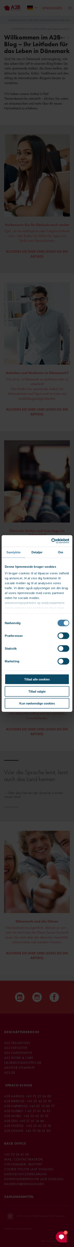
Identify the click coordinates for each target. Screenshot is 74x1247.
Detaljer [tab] (37, 552)
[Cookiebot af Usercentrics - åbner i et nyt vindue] (52, 541)
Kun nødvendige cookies (37, 703)
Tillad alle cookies (37, 679)
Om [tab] (60, 552)
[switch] (63, 636)
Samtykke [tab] (13, 552)
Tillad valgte (37, 691)
